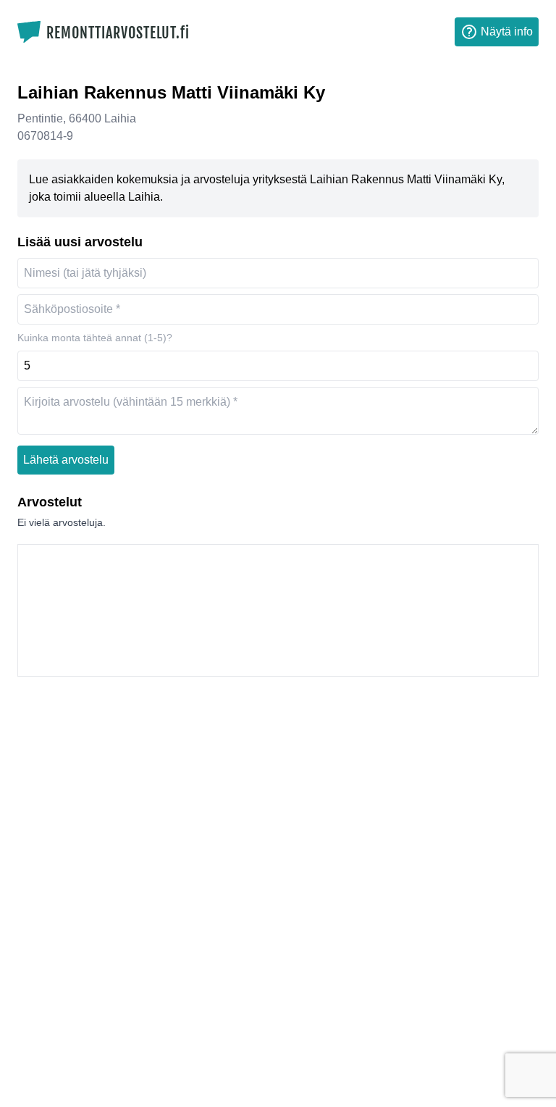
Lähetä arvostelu (66, 460)
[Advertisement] (278, 610)
